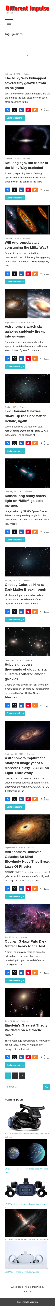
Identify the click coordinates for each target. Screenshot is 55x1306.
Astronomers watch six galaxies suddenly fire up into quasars (25, 331)
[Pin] (28, 110)
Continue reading (14, 118)
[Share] (7, 110)
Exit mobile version (27, 1302)
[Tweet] (14, 110)
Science (27, 74)
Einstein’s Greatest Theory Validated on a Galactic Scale (26, 1030)
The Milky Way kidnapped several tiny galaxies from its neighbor (25, 83)
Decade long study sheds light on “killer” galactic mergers (25, 501)
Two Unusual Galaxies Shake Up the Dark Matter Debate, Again (25, 416)
